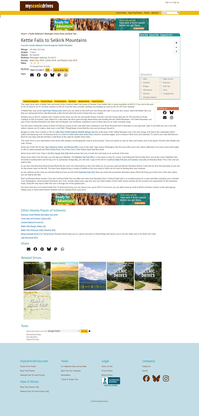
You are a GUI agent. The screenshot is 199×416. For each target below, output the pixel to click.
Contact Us (146, 366)
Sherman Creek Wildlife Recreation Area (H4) (39, 214)
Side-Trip (166, 86)
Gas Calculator (31, 337)
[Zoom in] (176, 43)
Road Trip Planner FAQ (29, 387)
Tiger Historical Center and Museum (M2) (61, 147)
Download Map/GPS (31, 101)
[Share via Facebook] (39, 75)
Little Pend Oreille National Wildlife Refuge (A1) (75, 132)
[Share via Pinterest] (45, 75)
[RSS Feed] (171, 117)
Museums (166, 82)
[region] (159, 56)
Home (23, 33)
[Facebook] (165, 112)
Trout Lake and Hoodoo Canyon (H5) (36, 218)
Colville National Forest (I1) (32, 222)
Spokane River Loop (73, 189)
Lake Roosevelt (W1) (29, 237)
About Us (155, 13)
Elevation (72, 101)
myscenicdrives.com (102, 401)
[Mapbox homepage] (146, 74)
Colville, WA (50, 60)
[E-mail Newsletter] (165, 117)
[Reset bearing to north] (176, 52)
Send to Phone (46, 101)
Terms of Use (107, 366)
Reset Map (144, 35)
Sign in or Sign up (172, 2)
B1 (76, 159)
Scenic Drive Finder (28, 366)
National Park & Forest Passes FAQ (34, 391)
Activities (146, 82)
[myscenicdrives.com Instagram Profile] (167, 378)
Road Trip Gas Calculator (71, 370)
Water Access (168, 79)
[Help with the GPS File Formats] (90, 331)
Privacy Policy (107, 370)
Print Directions (60, 101)
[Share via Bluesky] (52, 75)
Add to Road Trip (61, 70)
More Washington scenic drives (120, 263)
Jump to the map (32, 339)
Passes (146, 13)
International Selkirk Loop (90, 263)
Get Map (84, 331)
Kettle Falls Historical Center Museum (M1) (38, 230)
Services (146, 93)
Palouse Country (64, 125)
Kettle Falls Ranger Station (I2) (33, 226)
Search (145, 370)
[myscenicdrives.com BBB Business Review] (111, 382)
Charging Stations (150, 97)
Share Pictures (97, 101)
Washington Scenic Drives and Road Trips (60, 33)
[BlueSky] (171, 112)
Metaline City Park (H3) (84, 157)
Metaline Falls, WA (69, 60)
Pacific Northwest (36, 33)
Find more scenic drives (145, 263)
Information (147, 90)
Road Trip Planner (135, 13)
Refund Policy (107, 375)
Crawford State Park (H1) (117, 159)
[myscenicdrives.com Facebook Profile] (147, 378)
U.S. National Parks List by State (73, 366)
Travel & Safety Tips (69, 379)
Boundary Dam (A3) (87, 172)
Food (165, 90)
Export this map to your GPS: (36, 331)
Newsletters (66, 375)
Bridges (146, 86)
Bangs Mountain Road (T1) (31, 234)
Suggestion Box (166, 35)
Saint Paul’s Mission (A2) (52, 110)
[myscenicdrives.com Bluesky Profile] (157, 378)
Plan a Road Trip (30, 292)
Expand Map (154, 35)
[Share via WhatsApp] (66, 75)
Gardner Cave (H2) (139, 159)
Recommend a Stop (33, 334)
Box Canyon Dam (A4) (59, 153)
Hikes (145, 79)
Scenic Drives (121, 13)
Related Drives (84, 101)
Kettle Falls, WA (37, 60)
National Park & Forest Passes (32, 375)
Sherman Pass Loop (32, 263)
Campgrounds (168, 93)
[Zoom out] (176, 47)
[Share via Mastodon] (59, 75)
